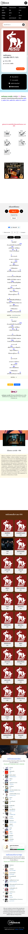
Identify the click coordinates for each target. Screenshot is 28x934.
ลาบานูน (10, 833)
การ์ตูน (3, 18)
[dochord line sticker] (14, 847)
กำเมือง (3, 15)
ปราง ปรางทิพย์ (12, 870)
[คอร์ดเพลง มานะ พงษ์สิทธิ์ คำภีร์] (6, 814)
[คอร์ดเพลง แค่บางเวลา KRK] (7, 654)
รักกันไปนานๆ (7, 643)
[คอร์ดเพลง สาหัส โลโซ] (6, 829)
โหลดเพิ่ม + (14, 742)
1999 (7, 551)
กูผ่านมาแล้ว (7, 680)
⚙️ (18, 227)
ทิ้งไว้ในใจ (11, 835)
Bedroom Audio (12, 822)
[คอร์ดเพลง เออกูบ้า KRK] (21, 709)
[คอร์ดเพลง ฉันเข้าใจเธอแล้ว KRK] (21, 544)
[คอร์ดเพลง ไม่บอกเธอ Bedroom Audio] (6, 821)
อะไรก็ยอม (11, 786)
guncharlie (11, 900)
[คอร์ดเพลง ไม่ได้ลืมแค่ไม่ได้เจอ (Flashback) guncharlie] (6, 900)
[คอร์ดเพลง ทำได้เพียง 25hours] (6, 840)
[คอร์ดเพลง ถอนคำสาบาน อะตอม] (6, 892)
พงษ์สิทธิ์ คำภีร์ (12, 814)
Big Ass (11, 837)
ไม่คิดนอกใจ (11, 771)
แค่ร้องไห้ (20, 570)
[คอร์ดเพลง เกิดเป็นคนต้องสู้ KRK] (21, 691)
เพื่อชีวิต (3, 12)
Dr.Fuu (10, 807)
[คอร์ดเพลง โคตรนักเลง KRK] (21, 599)
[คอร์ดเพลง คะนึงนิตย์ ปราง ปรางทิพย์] (6, 870)
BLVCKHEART (12, 886)
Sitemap (21, 929)
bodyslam (11, 818)
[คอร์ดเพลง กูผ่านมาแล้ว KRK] (7, 672)
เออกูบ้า (21, 717)
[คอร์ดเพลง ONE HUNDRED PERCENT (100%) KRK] (21, 580)
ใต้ (19, 12)
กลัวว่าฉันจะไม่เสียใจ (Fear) (14, 790)
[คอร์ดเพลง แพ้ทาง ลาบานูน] (6, 832)
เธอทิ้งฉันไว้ (7, 570)
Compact (23, 232)
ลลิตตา (7, 588)
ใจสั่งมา (11, 778)
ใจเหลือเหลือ (11, 805)
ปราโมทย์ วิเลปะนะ (12, 776)
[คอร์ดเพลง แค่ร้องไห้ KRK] (21, 562)
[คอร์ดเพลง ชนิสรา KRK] (21, 636)
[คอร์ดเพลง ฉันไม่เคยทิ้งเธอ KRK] (21, 654)
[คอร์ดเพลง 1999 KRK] (7, 544)
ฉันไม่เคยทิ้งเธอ (20, 661)
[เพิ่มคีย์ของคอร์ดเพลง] (21, 211)
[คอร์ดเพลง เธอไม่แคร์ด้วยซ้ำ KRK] (7, 728)
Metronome (7, 232)
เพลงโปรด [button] (17, 384)
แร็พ (10, 10)
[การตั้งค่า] (25, 2)
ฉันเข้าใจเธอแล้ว (20, 551)
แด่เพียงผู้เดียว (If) (13, 888)
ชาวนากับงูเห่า (12, 801)
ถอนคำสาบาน (12, 891)
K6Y (10, 878)
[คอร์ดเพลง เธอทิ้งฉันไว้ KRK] (7, 562)
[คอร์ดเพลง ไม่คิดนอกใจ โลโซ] (6, 772)
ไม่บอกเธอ (11, 820)
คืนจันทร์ (11, 767)
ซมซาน (10, 797)
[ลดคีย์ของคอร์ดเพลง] (6, 211)
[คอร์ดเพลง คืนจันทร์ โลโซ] (6, 768)
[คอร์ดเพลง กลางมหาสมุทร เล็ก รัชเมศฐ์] (6, 873)
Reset (14, 218)
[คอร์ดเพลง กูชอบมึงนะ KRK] (21, 617)
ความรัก (11, 816)
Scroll (17, 237)
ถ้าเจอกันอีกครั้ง (12, 876)
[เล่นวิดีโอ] (14, 439)
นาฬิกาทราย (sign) (13, 782)
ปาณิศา (7, 717)
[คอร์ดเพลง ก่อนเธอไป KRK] (21, 728)
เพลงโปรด (21, 69)
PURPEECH (11, 791)
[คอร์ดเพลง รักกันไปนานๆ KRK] (7, 636)
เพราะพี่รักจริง (12, 809)
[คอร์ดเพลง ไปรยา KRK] (7, 599)
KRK (9, 61)
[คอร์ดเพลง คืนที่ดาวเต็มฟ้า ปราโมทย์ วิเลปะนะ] (6, 776)
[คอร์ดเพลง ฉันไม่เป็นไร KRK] (7, 525)
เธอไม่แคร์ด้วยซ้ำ (7, 735)
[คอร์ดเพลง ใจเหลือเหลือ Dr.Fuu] (6, 806)
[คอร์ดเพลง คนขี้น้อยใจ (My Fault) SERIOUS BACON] (6, 881)
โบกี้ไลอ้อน (11, 784)
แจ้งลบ (16, 929)
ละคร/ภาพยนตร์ (12, 18)
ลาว (10, 15)
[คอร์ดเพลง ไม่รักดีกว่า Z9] (6, 866)
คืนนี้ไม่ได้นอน (7, 625)
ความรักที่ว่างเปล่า (20, 533)
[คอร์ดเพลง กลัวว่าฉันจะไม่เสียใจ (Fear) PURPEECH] (6, 791)
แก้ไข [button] (11, 384)
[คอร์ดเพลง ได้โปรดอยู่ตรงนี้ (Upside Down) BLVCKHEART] (6, 885)
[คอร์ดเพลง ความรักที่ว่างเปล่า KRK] (21, 525)
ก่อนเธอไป (20, 735)
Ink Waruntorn (12, 795)
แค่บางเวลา (7, 661)
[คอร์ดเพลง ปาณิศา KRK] (7, 709)
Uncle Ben (11, 889)
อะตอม (10, 893)
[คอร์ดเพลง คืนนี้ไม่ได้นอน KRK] (7, 617)
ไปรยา (7, 606)
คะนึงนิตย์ (11, 869)
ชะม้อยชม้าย (21, 680)
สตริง (3, 10)
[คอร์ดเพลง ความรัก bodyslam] (6, 817)
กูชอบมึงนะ (20, 625)
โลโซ (10, 769)
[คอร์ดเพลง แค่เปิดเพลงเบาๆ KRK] (7, 691)
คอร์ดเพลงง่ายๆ (12, 7)
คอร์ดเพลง (4, 7)
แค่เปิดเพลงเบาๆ (7, 698)
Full (10, 237)
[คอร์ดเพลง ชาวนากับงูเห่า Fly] (6, 802)
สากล (20, 10)
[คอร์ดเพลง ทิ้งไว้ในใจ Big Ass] (6, 836)
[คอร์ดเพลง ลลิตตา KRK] (7, 580)
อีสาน (20, 18)
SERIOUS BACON (13, 881)
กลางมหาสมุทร (12, 872)
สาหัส (10, 828)
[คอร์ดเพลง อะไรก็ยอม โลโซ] (6, 787)
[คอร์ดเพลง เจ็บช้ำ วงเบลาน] (6, 896)
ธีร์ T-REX (11, 825)
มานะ (10, 813)
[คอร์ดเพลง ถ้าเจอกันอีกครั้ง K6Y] (6, 877)
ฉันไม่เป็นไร (7, 533)
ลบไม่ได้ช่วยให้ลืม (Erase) (14, 793)
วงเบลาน (11, 897)
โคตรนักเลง (21, 606)
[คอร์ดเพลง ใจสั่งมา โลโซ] (6, 779)
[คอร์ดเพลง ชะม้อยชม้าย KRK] (21, 672)
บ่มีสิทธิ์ (10, 824)
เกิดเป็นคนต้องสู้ (21, 698)
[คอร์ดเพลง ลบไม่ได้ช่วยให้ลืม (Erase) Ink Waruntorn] (6, 794)
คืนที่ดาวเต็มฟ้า (12, 775)
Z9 (9, 866)
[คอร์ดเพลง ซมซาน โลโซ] (6, 798)
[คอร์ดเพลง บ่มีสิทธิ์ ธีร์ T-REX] (6, 825)
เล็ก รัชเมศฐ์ (11, 874)
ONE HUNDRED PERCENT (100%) (20, 588)
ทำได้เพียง (11, 839)
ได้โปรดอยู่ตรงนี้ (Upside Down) (16, 884)
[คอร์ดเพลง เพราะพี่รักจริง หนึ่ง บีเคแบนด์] (6, 810)
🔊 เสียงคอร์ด (14, 227)
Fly (10, 802)
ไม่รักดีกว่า (11, 865)
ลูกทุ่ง (10, 12)
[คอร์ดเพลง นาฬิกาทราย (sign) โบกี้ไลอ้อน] (6, 783)
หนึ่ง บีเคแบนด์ (12, 810)
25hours (11, 840)
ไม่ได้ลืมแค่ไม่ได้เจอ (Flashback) (16, 899)
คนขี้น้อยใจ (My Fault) (14, 880)
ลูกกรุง (20, 15)
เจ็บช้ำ (10, 895)
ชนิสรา (20, 643)
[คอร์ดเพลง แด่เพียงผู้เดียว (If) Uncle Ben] (6, 889)
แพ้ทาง (10, 831)
